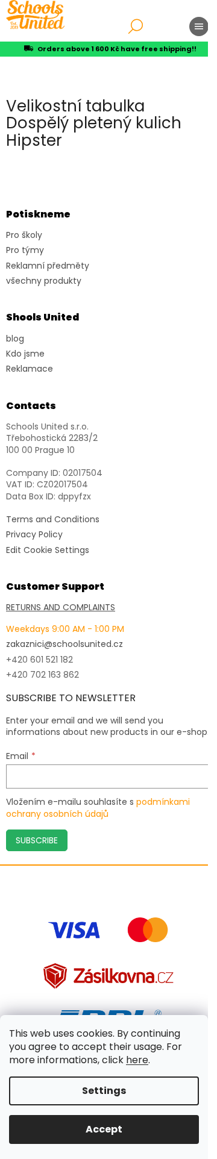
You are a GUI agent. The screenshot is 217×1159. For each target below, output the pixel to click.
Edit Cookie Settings (47, 550)
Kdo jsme (25, 354)
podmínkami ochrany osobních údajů (98, 808)
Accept (104, 1129)
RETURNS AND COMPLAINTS (60, 607)
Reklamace (29, 369)
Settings (104, 1091)
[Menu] (199, 26)
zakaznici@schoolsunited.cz (64, 644)
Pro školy (24, 235)
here (137, 1060)
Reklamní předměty (47, 266)
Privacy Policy (34, 534)
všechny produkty (43, 281)
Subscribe (37, 840)
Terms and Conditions (52, 519)
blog (15, 339)
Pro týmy (25, 250)
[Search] (136, 26)
